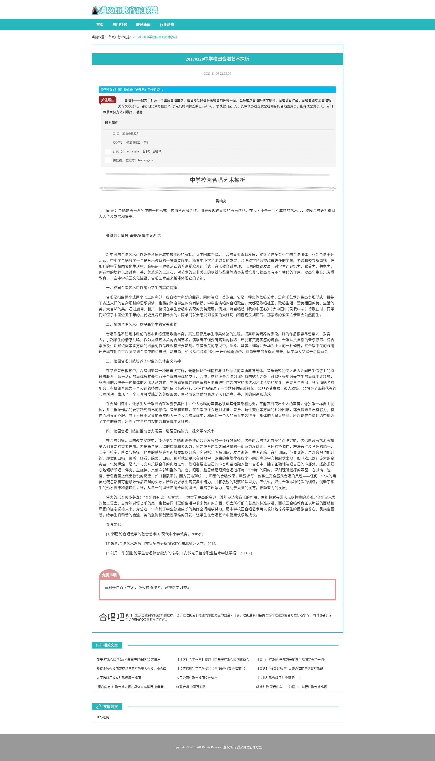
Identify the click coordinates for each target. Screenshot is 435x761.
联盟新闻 (143, 25)
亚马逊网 (103, 717)
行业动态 (167, 25)
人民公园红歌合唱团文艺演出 (197, 678)
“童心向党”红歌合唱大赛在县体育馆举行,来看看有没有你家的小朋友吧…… (149, 687)
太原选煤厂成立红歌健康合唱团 (119, 678)
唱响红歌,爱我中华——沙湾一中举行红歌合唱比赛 (291, 687)
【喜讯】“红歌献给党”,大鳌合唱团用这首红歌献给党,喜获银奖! (300, 668)
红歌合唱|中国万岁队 (190, 687)
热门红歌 (120, 25)
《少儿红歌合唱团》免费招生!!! (278, 678)
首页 (100, 25)
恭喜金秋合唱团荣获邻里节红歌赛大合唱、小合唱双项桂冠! (138, 668)
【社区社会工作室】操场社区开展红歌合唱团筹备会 (212, 659)
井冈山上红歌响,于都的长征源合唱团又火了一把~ (291, 659)
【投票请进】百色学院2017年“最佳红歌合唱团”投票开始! (216, 668)
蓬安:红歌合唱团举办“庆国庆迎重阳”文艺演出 (128, 659)
